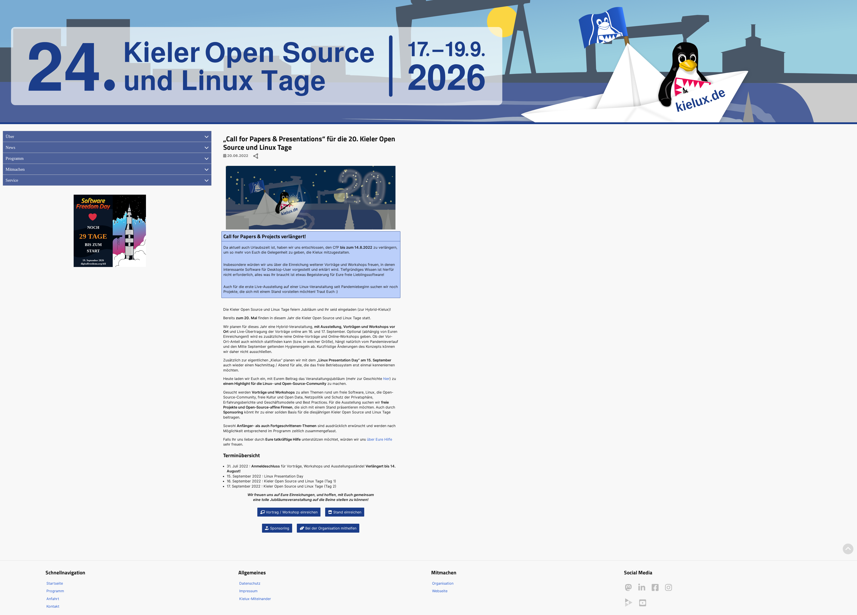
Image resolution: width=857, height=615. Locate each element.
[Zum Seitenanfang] (848, 549)
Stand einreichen (346, 512)
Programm (15, 158)
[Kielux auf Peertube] (629, 602)
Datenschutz (249, 583)
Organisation (442, 583)
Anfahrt (52, 598)
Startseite (54, 583)
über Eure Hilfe (379, 439)
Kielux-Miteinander (255, 598)
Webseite (439, 591)
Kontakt (52, 606)
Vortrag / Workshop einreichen (291, 512)
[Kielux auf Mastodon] (628, 588)
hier (386, 378)
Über (10, 136)
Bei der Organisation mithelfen (330, 528)
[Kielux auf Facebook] (655, 588)
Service (12, 180)
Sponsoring (279, 528)
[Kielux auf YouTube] (642, 603)
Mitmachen (15, 169)
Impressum (248, 591)
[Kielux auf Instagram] (668, 588)
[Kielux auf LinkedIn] (641, 588)
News (10, 147)
